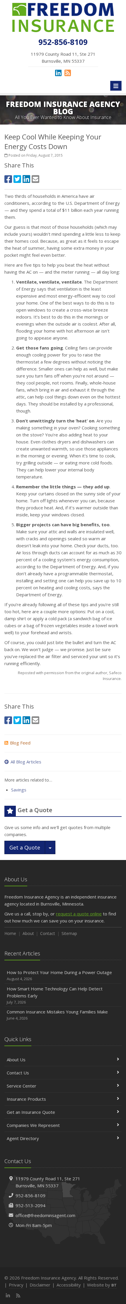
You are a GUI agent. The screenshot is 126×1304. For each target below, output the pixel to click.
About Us (16, 1059)
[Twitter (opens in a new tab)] (17, 179)
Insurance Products (26, 1099)
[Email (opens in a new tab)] (35, 179)
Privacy (16, 1285)
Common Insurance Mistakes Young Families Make (57, 1015)
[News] (67, 73)
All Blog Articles (26, 762)
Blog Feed (20, 743)
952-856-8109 (30, 1195)
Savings (18, 790)
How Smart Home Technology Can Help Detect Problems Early (55, 995)
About (28, 933)
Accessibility (69, 1285)
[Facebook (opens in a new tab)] (8, 179)
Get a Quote (24, 847)
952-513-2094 (30, 1205)
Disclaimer (40, 1285)
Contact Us (18, 1073)
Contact (47, 933)
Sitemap (69, 933)
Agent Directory (23, 1138)
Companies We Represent (33, 1125)
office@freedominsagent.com (45, 1215)
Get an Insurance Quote (31, 1112)
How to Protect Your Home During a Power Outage (59, 975)
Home (10, 933)
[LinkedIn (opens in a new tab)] (58, 73)
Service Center (21, 1086)
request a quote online (79, 914)
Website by (102, 1285)
